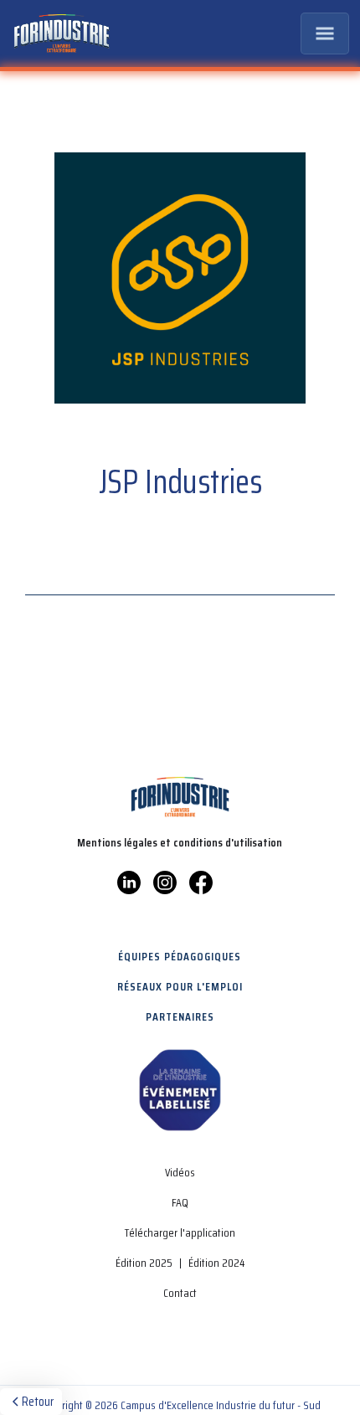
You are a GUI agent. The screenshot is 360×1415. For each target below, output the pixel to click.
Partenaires (180, 1016)
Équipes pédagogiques (179, 956)
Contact (180, 1292)
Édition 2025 (144, 1262)
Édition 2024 (216, 1262)
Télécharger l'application (180, 1232)
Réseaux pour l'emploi (180, 986)
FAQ (180, 1202)
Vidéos (180, 1172)
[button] (325, 33)
